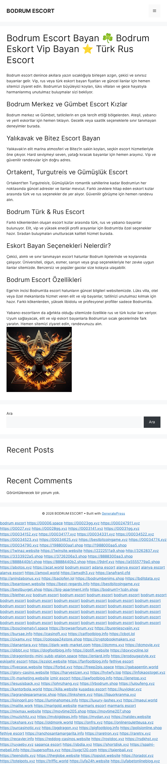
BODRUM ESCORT (31, 11)
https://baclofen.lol (58, 578)
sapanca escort (48, 744)
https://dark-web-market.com (65, 645)
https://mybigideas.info (57, 717)
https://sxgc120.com (79, 750)
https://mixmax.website (20, 711)
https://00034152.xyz (19, 534)
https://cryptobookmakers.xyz (109, 639)
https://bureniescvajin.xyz (117, 628)
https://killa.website (60, 689)
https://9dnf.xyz (100, 562)
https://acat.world (48, 567)
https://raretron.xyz (102, 733)
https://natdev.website (131, 717)
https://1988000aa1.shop (61, 545)
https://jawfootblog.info (92, 678)
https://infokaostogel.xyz (143, 672)
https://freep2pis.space (93, 667)
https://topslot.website (100, 755)
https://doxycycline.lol (129, 650)
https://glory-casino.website (24, 672)
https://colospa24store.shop (57, 639)
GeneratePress (113, 513)
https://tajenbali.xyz (115, 750)
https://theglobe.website (58, 755)
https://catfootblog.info (88, 634)
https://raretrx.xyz (135, 733)
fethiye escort (121, 661)
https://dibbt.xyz (14, 650)
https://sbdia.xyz (77, 744)
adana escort (103, 567)
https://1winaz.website (20, 550)
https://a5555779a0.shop (137, 562)
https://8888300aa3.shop (110, 556)
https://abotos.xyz (16, 567)
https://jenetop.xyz (130, 678)
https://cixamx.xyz (16, 639)
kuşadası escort (93, 689)
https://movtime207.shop (109, 711)
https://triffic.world (52, 761)
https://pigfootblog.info (99, 728)
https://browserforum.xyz (71, 628)
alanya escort (128, 567)
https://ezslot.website (48, 661)
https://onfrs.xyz (88, 722)
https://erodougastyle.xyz (133, 656)
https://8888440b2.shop (64, 562)
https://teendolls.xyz (18, 755)
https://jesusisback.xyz (20, 683)
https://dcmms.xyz (108, 645)
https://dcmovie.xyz (142, 645)
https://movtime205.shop (64, 711)
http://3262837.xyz (142, 550)
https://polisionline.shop (141, 728)
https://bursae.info (16, 634)
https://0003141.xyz (85, 528)
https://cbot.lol (122, 634)
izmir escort (60, 678)
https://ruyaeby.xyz (16, 744)
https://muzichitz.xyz (18, 717)
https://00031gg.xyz (121, 528)
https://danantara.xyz (19, 645)
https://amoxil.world (42, 573)
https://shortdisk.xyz (111, 744)
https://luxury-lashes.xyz (100, 700)
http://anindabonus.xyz (20, 578)
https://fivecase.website (21, 667)
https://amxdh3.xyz (78, 573)
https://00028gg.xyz (49, 528)
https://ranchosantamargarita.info (54, 733)
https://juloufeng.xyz (137, 683)
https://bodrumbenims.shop (99, 578)
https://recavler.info (17, 739)
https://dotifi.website (91, 650)
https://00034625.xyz (58, 539)
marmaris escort (92, 705)
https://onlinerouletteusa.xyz (129, 722)
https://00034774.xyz (148, 539)
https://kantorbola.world (21, 689)
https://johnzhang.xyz (60, 683)
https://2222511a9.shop (104, 550)
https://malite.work (16, 705)
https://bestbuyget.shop (21, 589)
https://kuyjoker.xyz (125, 689)
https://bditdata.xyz (142, 578)
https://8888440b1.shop (21, 562)
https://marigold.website (55, 705)
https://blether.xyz (16, 595)
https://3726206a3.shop (65, 556)
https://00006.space (45, 523)
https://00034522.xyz (135, 534)
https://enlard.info (94, 656)
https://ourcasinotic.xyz (20, 728)
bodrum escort (13, 523)
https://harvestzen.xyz (69, 672)
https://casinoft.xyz (50, 634)
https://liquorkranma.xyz (115, 694)
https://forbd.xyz (57, 667)
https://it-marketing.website (24, 678)
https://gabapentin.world (136, 667)
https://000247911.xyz (120, 523)
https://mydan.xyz (94, 717)
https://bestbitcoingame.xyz (103, 539)
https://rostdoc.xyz (107, 739)
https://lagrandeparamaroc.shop (28, 694)
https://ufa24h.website (90, 761)
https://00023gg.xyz (82, 523)
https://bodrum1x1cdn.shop (114, 589)
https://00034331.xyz (96, 534)
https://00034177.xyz (57, 534)
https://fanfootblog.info (88, 661)
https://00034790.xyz (19, 545)
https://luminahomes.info (56, 700)
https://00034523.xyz (19, 539)
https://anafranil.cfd (113, 573)
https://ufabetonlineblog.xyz (135, 761)
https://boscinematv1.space (24, 628)
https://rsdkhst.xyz (141, 739)
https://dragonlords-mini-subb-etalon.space (38, 656)
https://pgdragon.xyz (60, 728)
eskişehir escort (14, 661)
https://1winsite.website (61, 550)
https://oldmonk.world (54, 722)
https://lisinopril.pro (16, 700)
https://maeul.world (140, 700)
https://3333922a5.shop (21, 556)
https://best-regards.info (68, 584)
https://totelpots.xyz (17, 761)
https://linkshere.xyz (75, 694)
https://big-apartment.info (66, 589)
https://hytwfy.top (105, 672)
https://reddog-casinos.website (62, 739)
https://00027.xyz (15, 528)
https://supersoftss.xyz (40, 750)
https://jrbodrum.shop (99, 683)
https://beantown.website (22, 584)
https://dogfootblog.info (51, 650)
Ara (10, 413)
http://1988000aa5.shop (105, 545)
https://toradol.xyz (138, 755)
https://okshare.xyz (16, 722)
